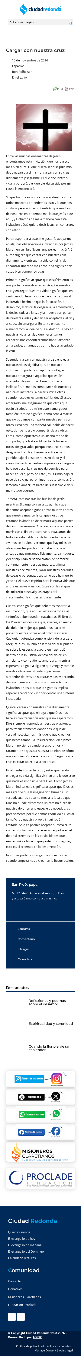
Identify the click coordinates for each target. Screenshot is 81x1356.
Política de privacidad (30, 1346)
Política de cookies (59, 1346)
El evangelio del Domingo (26, 1251)
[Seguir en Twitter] (21, 1317)
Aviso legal (66, 1350)
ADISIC (37, 1337)
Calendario (25, 959)
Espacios (18, 66)
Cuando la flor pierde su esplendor (49, 1048)
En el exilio (19, 77)
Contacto (14, 1281)
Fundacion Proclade (22, 1305)
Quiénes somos (19, 1232)
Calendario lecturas (22, 1258)
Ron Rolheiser (22, 72)
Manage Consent (45, 1350)
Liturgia (23, 949)
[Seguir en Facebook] (12, 1317)
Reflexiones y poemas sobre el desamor (47, 1002)
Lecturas (24, 929)
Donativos (15, 1289)
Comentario (26, 939)
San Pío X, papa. (25, 884)
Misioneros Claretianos (24, 1297)
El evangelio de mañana (25, 1245)
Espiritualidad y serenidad (51, 1024)
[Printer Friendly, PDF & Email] (63, 89)
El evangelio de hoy (21, 1239)
